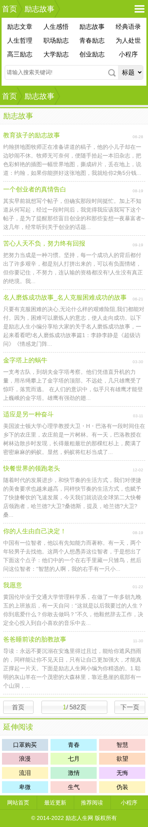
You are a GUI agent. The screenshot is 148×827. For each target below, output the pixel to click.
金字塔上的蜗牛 (25, 360)
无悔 (122, 772)
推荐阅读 (92, 802)
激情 (74, 772)
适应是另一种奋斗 (28, 414)
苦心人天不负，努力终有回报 (44, 243)
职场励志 (56, 40)
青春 (74, 744)
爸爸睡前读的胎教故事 (34, 639)
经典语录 (128, 26)
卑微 (25, 787)
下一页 (129, 707)
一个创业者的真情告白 (34, 189)
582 (74, 707)
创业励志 (92, 54)
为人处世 (128, 40)
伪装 (122, 787)
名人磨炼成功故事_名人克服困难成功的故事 (65, 297)
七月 (74, 758)
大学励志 (56, 54)
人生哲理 (19, 40)
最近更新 (55, 802)
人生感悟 (56, 26)
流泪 (25, 772)
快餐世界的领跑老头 (31, 468)
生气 (74, 787)
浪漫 (25, 758)
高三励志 (19, 54)
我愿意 (12, 585)
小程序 (128, 54)
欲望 (122, 758)
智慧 (122, 744)
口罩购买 (25, 744)
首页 (9, 9)
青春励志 (92, 40)
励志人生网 (79, 818)
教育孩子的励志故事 (31, 135)
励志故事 (39, 9)
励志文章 (19, 26)
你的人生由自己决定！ (34, 531)
